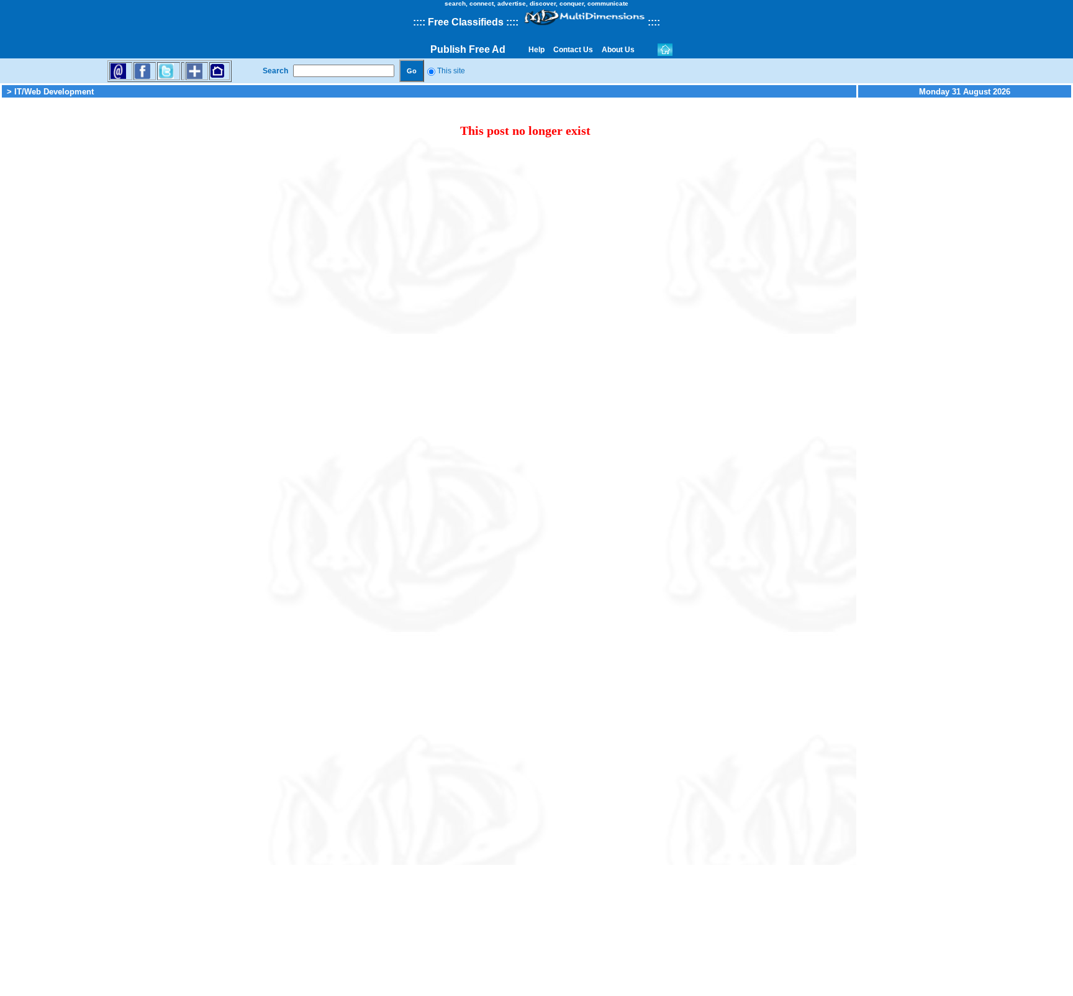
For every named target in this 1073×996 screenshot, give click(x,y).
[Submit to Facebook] (142, 70)
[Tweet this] (166, 70)
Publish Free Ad (467, 49)
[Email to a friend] (118, 70)
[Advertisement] (108, 285)
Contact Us (573, 49)
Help (536, 49)
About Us (618, 49)
